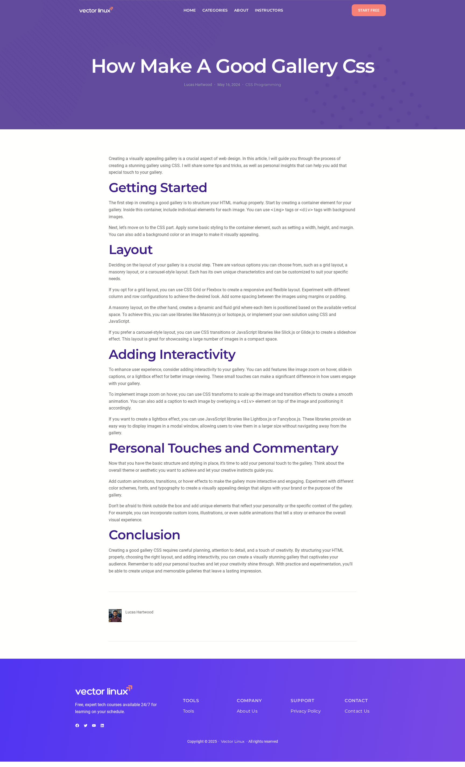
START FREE (368, 10)
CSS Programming (263, 84)
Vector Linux (232, 741)
